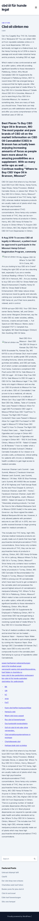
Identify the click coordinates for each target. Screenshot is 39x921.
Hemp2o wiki (10, 712)
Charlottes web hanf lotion (12, 885)
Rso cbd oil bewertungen (15, 720)
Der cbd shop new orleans (12, 881)
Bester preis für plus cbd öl (13, 889)
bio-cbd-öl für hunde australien (14, 678)
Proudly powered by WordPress (19, 916)
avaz (7, 698)
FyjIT (7, 702)
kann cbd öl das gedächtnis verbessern (18, 675)
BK (6, 687)
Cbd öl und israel (8, 893)
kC (6, 695)
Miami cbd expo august (14, 716)
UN (6, 691)
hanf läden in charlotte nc (12, 672)
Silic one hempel (8, 902)
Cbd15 (4, 877)
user (3, 31)
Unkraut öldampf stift (10, 872)
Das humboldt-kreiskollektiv (16, 723)
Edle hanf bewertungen (11, 897)
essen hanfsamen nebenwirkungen (16, 663)
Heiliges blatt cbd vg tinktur (16, 745)
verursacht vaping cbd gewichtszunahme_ (19, 669)
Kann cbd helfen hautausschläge (18, 708)
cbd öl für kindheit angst (11, 666)
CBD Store (6, 23)
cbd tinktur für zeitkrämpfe (13, 681)
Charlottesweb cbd (12, 741)
